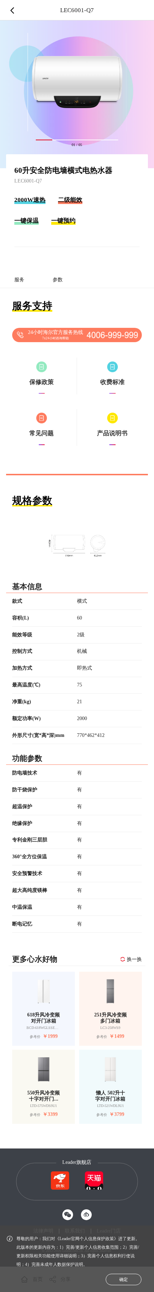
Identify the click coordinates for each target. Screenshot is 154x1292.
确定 (123, 1279)
